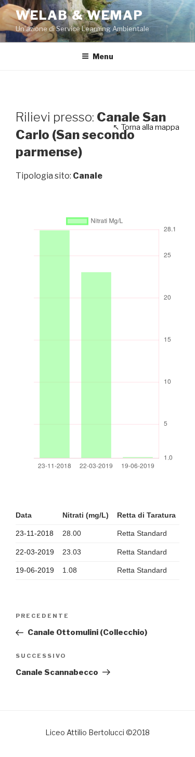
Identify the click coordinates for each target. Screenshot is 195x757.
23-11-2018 (35, 533)
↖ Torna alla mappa (146, 127)
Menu (103, 56)
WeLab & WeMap (80, 15)
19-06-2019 (35, 570)
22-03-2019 (35, 552)
